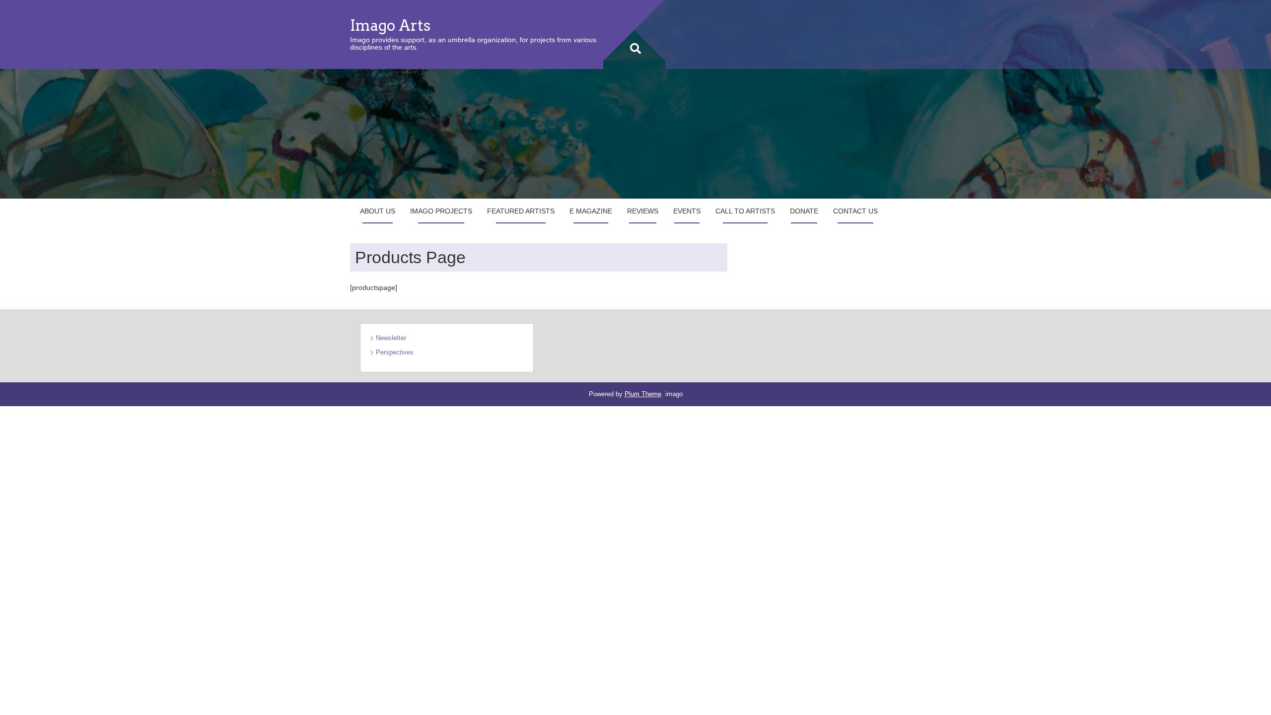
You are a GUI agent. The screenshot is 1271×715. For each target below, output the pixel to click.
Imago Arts (390, 25)
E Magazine (590, 211)
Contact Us (855, 211)
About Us (377, 211)
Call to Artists (745, 211)
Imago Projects (441, 211)
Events (687, 211)
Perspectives (395, 352)
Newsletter (391, 338)
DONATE (804, 211)
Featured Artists (521, 211)
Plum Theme (643, 394)
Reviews (642, 211)
